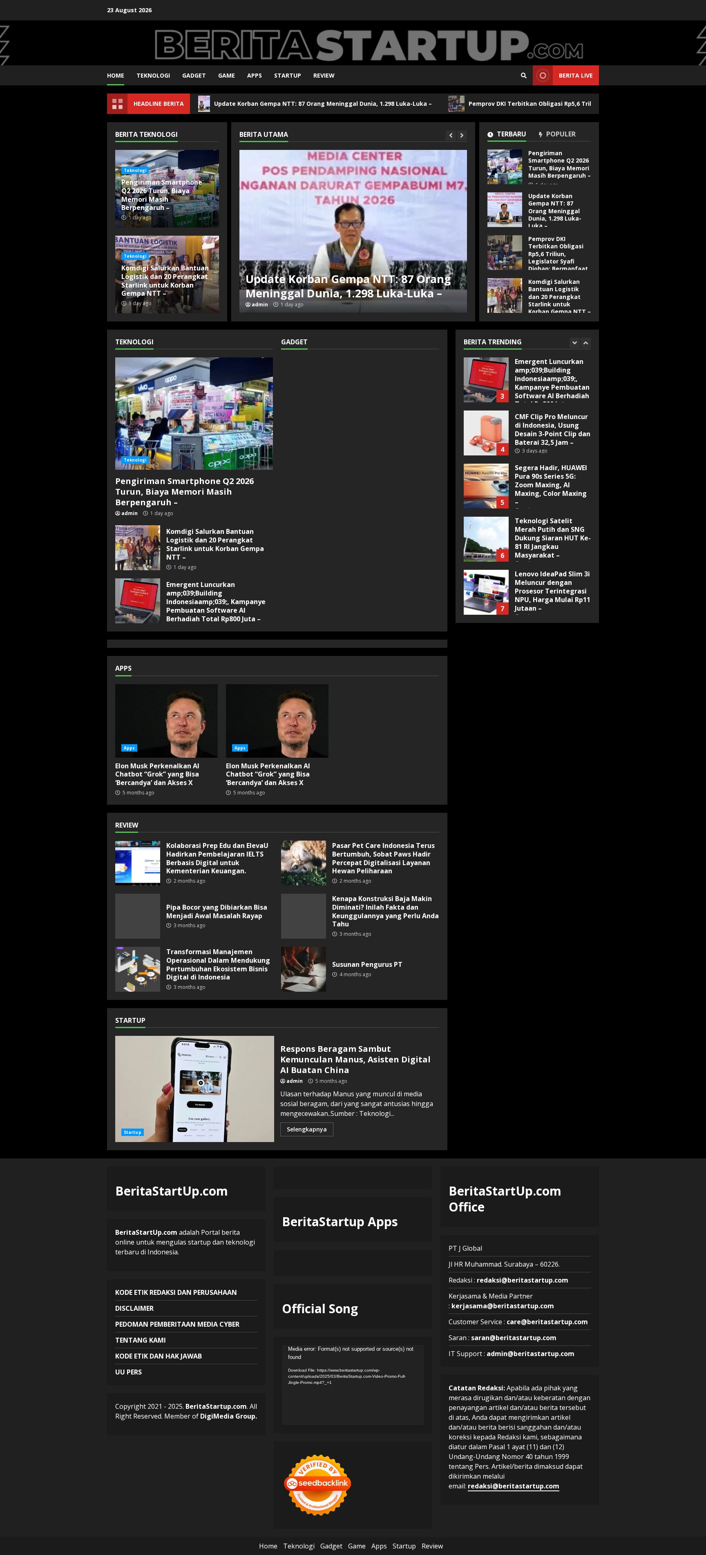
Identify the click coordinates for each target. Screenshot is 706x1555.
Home (115, 75)
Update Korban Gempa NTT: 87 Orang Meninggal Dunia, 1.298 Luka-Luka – (265, 103)
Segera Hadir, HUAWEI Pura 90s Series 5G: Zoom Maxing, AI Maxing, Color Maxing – (486, 433)
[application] (353, 1385)
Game (226, 75)
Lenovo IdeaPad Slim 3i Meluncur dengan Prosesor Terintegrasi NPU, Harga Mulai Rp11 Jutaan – (486, 539)
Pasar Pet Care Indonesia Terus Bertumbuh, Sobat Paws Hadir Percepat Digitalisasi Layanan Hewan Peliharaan (303, 863)
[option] (353, 231)
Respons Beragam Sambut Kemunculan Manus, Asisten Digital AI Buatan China (194, 1089)
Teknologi (153, 75)
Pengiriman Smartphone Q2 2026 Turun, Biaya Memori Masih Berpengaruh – (504, 166)
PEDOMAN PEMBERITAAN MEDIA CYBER (177, 1324)
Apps (254, 75)
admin (260, 304)
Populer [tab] (560, 134)
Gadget (194, 75)
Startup (287, 75)
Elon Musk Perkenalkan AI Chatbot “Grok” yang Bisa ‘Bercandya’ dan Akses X (166, 721)
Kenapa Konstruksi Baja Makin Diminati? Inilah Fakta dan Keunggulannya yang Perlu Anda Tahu (303, 916)
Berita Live (576, 75)
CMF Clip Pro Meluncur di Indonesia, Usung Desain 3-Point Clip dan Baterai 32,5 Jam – (486, 379)
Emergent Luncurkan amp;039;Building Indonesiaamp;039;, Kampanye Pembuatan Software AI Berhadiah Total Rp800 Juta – (137, 600)
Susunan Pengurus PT (303, 969)
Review (324, 75)
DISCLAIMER (134, 1308)
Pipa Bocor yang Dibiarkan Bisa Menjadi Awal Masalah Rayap (137, 916)
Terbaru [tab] (510, 134)
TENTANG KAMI (140, 1340)
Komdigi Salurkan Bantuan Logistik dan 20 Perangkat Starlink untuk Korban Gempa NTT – (504, 295)
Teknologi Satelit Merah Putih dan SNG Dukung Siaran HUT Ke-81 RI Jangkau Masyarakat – (486, 486)
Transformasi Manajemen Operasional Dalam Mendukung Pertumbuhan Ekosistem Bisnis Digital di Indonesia (137, 969)
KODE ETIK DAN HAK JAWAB (158, 1356)
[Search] (524, 75)
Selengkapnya (307, 1129)
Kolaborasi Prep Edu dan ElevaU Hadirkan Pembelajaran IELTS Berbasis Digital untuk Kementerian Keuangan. (137, 863)
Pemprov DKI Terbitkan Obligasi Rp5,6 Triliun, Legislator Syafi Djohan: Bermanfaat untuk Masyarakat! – (504, 252)
